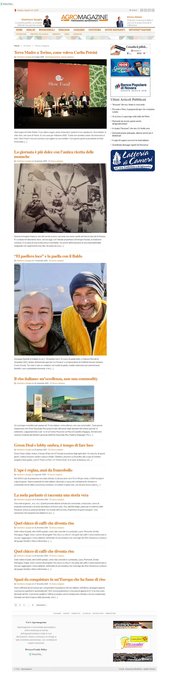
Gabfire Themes (149, 669)
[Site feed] (153, 10)
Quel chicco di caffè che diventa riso (44, 523)
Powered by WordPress (133, 669)
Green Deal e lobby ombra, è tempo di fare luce (53, 445)
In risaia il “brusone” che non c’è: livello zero (131, 128)
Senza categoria (67, 57)
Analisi (30, 29)
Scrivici (66, 613)
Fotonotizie (21, 34)
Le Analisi (87, 613)
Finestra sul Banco (39, 34)
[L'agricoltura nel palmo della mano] (84, 19)
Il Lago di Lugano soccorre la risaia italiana (130, 140)
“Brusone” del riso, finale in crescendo (128, 104)
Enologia (64, 29)
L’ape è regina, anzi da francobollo (43, 470)
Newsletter (111, 613)
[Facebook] (142, 10)
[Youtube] (149, 10)
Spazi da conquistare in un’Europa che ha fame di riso (59, 579)
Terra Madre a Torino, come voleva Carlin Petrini (55, 52)
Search (134, 10)
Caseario (79, 29)
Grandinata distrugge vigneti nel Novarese (130, 145)
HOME (19, 29)
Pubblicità (76, 613)
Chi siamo (57, 613)
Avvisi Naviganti (115, 29)
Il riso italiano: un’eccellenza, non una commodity (56, 378)
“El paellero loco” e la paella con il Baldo (48, 256)
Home (16, 46)
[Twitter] (146, 10)
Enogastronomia (54, 57)
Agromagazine (26, 669)
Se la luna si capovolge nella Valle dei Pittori (131, 116)
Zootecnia (94, 29)
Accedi (121, 669)
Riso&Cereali (47, 29)
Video (66, 34)
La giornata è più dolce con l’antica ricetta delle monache (54, 154)
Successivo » (41, 605)
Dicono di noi (98, 613)
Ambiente (56, 34)
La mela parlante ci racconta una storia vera (51, 495)
